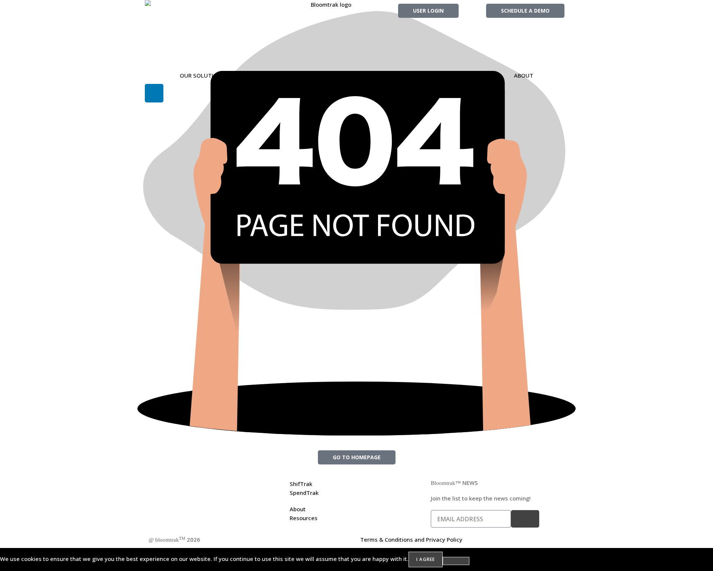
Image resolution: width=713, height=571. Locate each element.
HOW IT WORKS (323, 75)
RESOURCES (428, 75)
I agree (425, 559)
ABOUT (523, 75)
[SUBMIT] (525, 519)
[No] (456, 561)
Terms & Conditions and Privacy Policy (411, 539)
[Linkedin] (154, 93)
